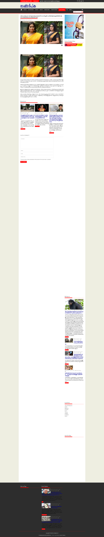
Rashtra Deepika (23, 113)
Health (41, 9)
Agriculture (46, 9)
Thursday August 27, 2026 (25, 112)
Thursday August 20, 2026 (78, 351)
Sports (36, 9)
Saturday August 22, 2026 (70, 310)
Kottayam (66, 409)
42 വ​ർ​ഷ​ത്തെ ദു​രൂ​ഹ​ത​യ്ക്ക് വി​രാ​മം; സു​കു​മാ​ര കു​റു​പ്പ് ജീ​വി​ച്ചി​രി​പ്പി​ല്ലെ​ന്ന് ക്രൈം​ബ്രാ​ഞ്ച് (56, 1)
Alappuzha (66, 408)
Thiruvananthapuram (68, 405)
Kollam (66, 406)
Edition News (31, 9)
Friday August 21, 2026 (78, 338)
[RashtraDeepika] (21, 9)
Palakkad (66, 413)
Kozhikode (67, 414)
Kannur (66, 416)
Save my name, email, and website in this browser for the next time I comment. (36, 159)
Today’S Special (54, 9)
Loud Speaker (62, 9)
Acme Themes (62, 535)
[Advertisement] (74, 54)
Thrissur (66, 412)
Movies (25, 9)
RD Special (66, 349)
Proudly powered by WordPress (45, 535)
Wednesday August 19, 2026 (70, 370)
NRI (67, 9)
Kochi (66, 410)
